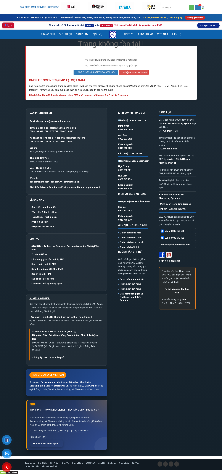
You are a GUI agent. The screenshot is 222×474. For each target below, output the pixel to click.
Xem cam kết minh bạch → (47, 443)
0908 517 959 (125, 179)
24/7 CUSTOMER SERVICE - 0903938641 (40, 7)
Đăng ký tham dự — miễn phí (49, 357)
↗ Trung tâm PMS (168, 131)
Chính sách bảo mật (130, 232)
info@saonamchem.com (134, 72)
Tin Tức (128, 34)
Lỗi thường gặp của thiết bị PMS (47, 259)
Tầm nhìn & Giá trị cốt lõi (44, 212)
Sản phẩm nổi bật (50, 466)
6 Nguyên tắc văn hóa (42, 226)
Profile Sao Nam (39, 222)
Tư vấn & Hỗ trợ (39, 254)
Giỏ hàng (111, 463)
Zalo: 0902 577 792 (174, 238)
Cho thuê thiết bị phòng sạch (46, 283)
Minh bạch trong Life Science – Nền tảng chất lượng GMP (64, 410)
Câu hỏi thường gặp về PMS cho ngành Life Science (131, 297)
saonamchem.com (39, 182)
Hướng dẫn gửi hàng (130, 289)
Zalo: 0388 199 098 (174, 231)
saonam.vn (56, 182)
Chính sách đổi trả (129, 247)
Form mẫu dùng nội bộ (131, 279)
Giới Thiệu (65, 34)
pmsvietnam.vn (72, 182)
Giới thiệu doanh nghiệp (43, 207)
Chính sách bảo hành (131, 237)
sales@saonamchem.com (63, 128)
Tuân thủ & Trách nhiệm (44, 217)
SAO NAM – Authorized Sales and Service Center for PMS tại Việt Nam (65, 248)
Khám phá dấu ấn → (208, 25)
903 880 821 (37, 141)
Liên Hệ (176, 34)
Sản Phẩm (82, 34)
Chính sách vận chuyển (132, 242)
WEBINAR (162, 34)
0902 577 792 (51, 131)
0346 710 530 (66, 131)
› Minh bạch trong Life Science (175, 204)
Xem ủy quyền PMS (195, 18)
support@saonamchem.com (70, 138)
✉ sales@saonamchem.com (175, 244)
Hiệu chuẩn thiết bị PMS (43, 264)
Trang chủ (48, 34)
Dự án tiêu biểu (32, 466)
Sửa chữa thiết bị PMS (42, 279)
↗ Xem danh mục (168, 148)
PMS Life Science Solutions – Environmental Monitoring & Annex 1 (65, 187)
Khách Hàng (145, 34)
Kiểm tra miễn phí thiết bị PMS (47, 269)
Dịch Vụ (97, 34)
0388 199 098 (36, 131)
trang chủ (105, 60)
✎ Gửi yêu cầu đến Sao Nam (177, 291)
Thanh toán (124, 463)
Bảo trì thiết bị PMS (41, 274)
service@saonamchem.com (135, 161)
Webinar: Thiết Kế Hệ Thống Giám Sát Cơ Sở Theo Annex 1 (61, 317)
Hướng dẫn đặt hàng (130, 284)
